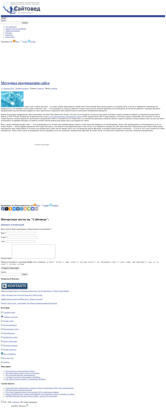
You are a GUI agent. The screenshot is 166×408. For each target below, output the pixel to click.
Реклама (8, 33)
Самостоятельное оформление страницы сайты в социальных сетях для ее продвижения (39, 388)
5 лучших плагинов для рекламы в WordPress (22, 377)
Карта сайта (10, 37)
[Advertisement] (68, 60)
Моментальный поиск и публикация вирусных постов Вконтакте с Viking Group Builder (35, 291)
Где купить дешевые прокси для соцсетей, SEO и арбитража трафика (32, 392)
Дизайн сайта (8, 321)
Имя (3, 233)
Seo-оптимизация (10, 325)
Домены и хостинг (11, 317)
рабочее (54, 88)
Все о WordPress (10, 354)
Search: (3, 20)
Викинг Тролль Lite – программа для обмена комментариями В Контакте (29, 303)
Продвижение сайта (11, 329)
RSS (17, 42)
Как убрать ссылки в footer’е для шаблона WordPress (25, 379)
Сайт (3, 241)
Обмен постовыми (12, 31)
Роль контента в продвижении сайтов (20, 371)
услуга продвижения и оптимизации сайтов (65, 116)
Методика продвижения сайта (25, 83)
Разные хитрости (9, 349)
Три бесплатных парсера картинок (18, 390)
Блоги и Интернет (10, 341)
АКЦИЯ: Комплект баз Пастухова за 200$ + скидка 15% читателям (31, 396)
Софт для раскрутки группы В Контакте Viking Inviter (21, 295)
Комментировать (22, 88)
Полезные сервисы (10, 345)
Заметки (40, 88)
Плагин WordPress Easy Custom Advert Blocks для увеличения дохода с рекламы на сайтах (39, 394)
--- (2, 400)
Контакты (9, 35)
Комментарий (6, 258)
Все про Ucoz (8, 358)
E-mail (4, 237)
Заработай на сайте (10, 337)
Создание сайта (9, 312)
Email (25, 42)
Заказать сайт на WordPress (15, 29)
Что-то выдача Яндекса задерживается (20, 375)
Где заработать (11, 27)
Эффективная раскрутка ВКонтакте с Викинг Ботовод (22, 299)
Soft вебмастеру (9, 333)
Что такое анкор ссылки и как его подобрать (22, 373)
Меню (4, 18)
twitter (33, 42)
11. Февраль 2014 (7, 88)
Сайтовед (16, 402)
